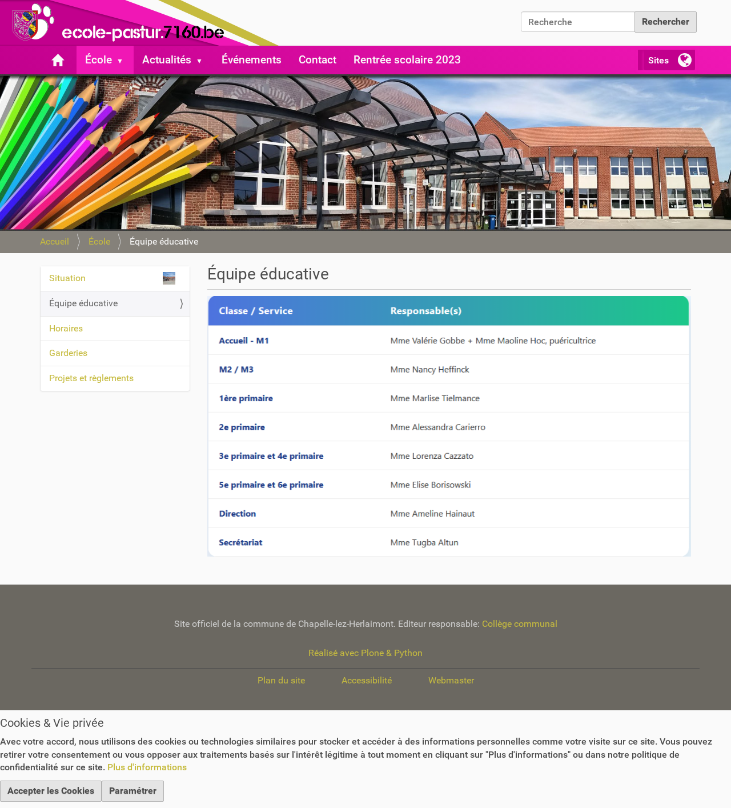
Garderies (68, 352)
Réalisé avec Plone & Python (365, 652)
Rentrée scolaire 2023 (407, 59)
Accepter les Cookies (50, 790)
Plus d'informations (147, 767)
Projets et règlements (91, 378)
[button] (124, 60)
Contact (317, 59)
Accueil (54, 241)
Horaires (66, 328)
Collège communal (519, 623)
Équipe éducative (83, 303)
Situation (67, 278)
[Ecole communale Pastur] (143, 23)
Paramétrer (132, 790)
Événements (252, 59)
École (98, 59)
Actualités (166, 59)
